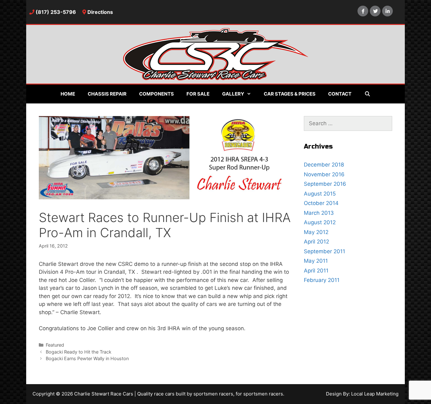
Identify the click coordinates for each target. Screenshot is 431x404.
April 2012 (316, 241)
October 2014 (321, 203)
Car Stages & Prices (290, 94)
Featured (55, 345)
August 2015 (320, 193)
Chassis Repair (107, 94)
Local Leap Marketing (375, 394)
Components (156, 94)
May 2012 (316, 232)
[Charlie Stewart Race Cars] (215, 53)
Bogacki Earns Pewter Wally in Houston (87, 358)
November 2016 (324, 174)
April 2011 (316, 270)
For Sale (198, 94)
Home (68, 94)
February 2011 (321, 280)
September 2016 (325, 184)
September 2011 (324, 251)
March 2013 (319, 213)
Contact (339, 94)
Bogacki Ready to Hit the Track (78, 351)
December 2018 (324, 164)
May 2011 (316, 261)
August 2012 (320, 222)
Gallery (233, 94)
